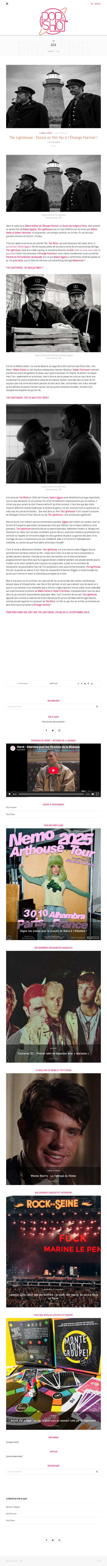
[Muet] (92, 794)
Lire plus (54, 683)
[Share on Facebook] (81, 684)
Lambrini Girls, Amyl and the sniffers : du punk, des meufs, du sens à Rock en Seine (53, 1296)
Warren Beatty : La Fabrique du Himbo (53, 1176)
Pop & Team (10, 814)
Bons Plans (53, 926)
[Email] (92, 684)
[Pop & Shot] (53, 21)
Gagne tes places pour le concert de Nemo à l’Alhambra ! (53, 931)
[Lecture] (9, 794)
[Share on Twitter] (85, 684)
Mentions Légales (13, 1507)
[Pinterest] (88, 684)
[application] (53, 770)
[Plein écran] (97, 794)
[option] (53, 884)
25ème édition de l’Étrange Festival (41, 225)
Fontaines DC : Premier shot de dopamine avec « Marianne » (53, 1053)
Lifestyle (53, 1415)
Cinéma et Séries (45, 133)
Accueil (50, 51)
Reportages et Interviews (54, 1289)
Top (99, 1561)
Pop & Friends (11, 807)
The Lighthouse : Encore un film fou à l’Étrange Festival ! (53, 137)
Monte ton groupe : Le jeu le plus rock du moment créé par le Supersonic (53, 1420)
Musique (53, 1048)
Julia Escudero (54, 142)
